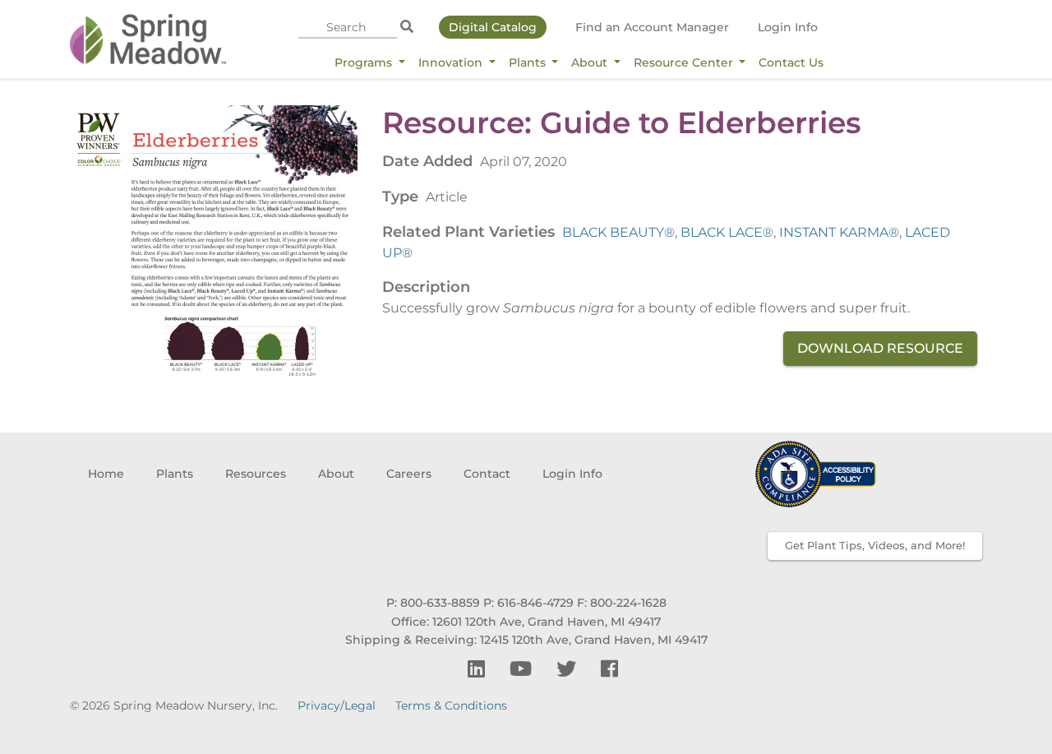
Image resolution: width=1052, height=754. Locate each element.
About (591, 62)
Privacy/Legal (337, 705)
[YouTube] (523, 669)
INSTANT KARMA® (839, 232)
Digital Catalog (493, 27)
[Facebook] (609, 669)
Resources (255, 473)
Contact (487, 473)
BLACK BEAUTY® (618, 232)
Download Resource (880, 348)
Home (106, 473)
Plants (529, 62)
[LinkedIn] (479, 669)
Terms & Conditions (451, 705)
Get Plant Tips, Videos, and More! (875, 545)
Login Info (788, 27)
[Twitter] (568, 669)
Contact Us (791, 62)
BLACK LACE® (727, 232)
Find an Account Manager (652, 27)
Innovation (452, 62)
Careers (408, 473)
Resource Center (685, 62)
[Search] (406, 27)
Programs (365, 62)
